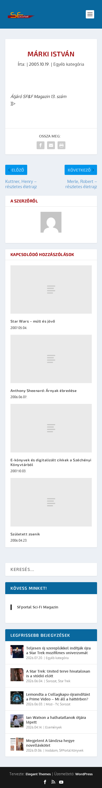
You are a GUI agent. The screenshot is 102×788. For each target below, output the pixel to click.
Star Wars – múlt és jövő (32, 321)
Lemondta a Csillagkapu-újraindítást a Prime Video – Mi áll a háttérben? (58, 696)
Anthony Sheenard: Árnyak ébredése (43, 390)
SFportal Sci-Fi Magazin (37, 607)
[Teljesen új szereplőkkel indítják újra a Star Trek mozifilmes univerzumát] (17, 651)
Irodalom (51, 750)
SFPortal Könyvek (71, 750)
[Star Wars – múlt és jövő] (51, 289)
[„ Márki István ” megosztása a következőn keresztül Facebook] (40, 145)
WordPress (84, 774)
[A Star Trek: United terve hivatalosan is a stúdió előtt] (17, 674)
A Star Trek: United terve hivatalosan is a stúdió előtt (58, 673)
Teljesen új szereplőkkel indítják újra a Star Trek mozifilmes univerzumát (58, 650)
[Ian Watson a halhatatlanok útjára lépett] (17, 720)
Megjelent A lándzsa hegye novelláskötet (50, 742)
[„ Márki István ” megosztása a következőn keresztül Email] (51, 145)
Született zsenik (25, 534)
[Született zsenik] (51, 502)
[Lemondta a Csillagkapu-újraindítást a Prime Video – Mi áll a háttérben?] (17, 697)
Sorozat (51, 681)
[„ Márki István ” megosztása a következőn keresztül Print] (61, 145)
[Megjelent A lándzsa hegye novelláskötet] (17, 744)
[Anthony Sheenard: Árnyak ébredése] (51, 359)
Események (53, 727)
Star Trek (64, 681)
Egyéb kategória (68, 64)
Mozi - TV (52, 704)
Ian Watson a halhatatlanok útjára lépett (56, 719)
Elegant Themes (38, 774)
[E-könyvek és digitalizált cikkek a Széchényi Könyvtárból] (51, 428)
